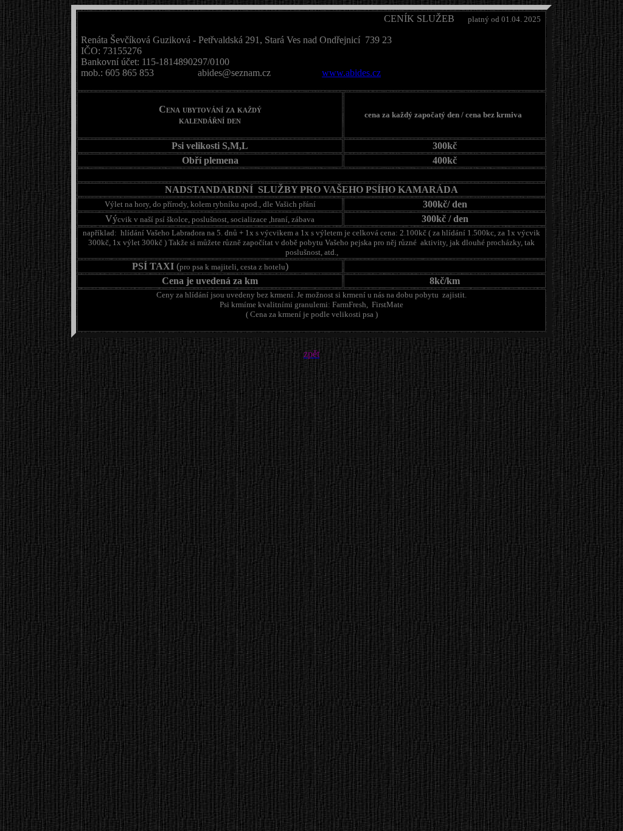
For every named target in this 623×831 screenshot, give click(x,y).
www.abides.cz (351, 73)
